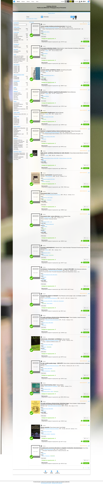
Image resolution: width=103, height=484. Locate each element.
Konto (37, 1)
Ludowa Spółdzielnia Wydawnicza (50, 298)
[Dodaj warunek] (74, 17)
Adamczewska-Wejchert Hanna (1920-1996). (50, 158)
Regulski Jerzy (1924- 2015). (47, 197)
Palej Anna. (44, 453)
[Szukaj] (76, 17)
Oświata (43, 181)
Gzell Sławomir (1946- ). (46, 252)
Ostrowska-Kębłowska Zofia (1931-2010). (49, 274)
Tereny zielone (49, 303)
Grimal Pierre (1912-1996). (47, 431)
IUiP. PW (46, 249)
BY (73, 1)
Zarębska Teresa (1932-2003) (47, 408)
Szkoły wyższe (44, 226)
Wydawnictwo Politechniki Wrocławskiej (52, 132)
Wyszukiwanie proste (30, 18)
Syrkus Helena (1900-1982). (47, 368)
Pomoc (33, 1)
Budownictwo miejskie (46, 391)
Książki (43, 224)
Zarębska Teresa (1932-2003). (47, 322)
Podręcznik (44, 231)
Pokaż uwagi (43, 36)
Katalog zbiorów (51, 13)
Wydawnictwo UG (47, 217)
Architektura (44, 279)
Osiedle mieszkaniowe (46, 370)
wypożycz (86, 41)
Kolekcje (35, 18)
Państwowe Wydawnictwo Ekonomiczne (52, 194)
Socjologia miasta (45, 255)
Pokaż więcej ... (16, 42)
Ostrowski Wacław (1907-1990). (48, 116)
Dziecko (43, 455)
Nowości (23, 1)
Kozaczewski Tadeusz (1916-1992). (48, 136)
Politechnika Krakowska (48, 449)
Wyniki (18, 1)
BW (68, 1)
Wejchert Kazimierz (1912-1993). (65, 158)
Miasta (52, 391)
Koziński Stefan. (45, 53)
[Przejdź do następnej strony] (87, 22)
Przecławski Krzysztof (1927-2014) (48, 179)
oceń (89, 45)
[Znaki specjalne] (76, 19)
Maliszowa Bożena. (45, 96)
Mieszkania (47, 455)
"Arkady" (46, 50)
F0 (79, 1)
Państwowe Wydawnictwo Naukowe (52, 27)
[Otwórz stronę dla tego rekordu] (36, 74)
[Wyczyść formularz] (73, 19)
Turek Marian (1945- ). (47, 221)
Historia (28, 1)
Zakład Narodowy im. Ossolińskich (51, 386)
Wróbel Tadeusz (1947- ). (46, 389)
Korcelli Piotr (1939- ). (46, 31)
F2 (84, 1)
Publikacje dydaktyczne (49, 224)
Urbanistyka (44, 138)
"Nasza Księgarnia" (48, 176)
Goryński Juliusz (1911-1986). (47, 344)
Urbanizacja (49, 199)
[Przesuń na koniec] (89, 22)
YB (70, 1)
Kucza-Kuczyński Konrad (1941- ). (48, 75)
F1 (81, 1)
